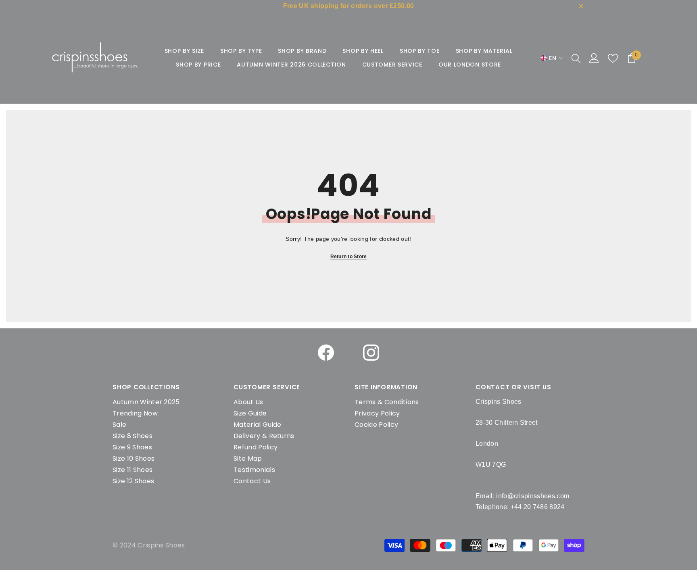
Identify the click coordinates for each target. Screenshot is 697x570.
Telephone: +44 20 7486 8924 (520, 506)
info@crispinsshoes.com (532, 496)
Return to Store (348, 256)
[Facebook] (326, 352)
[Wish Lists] (612, 58)
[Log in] (594, 58)
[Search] (576, 58)
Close (581, 6)
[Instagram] (371, 352)
